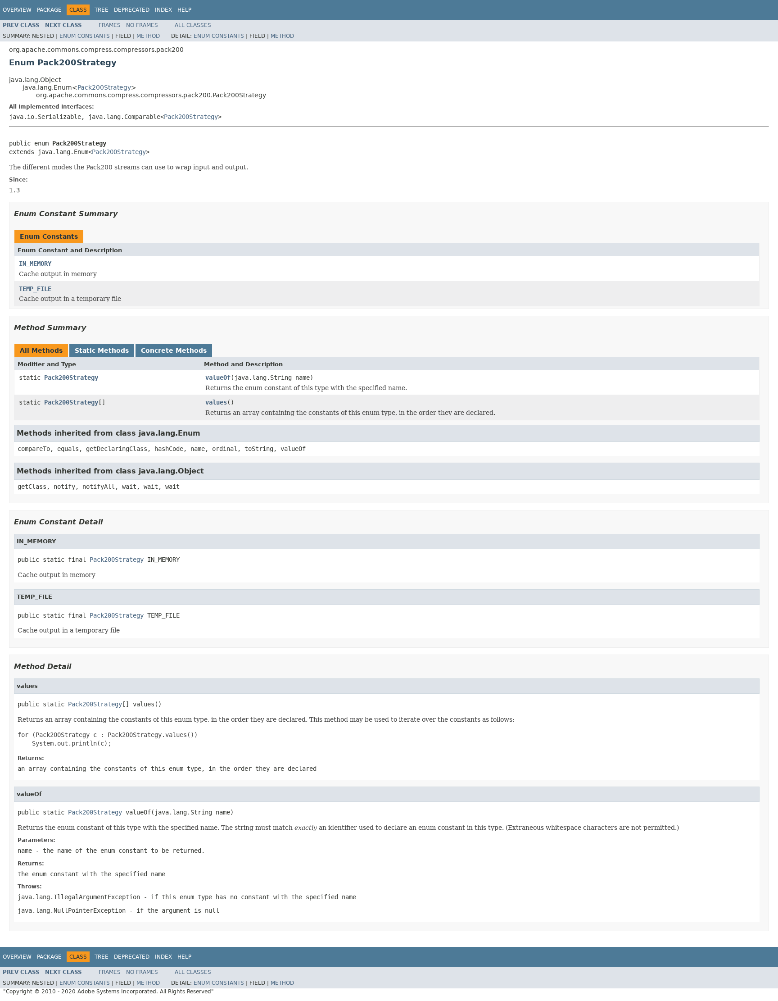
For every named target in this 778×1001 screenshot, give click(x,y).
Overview (17, 10)
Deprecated (131, 10)
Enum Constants (84, 36)
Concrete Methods (174, 350)
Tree (102, 10)
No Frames (142, 25)
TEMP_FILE (35, 288)
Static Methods (102, 350)
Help (184, 10)
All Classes (193, 25)
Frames (110, 25)
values (216, 402)
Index (163, 10)
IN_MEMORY (35, 263)
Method (148, 36)
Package (49, 10)
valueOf (218, 377)
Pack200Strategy (104, 87)
